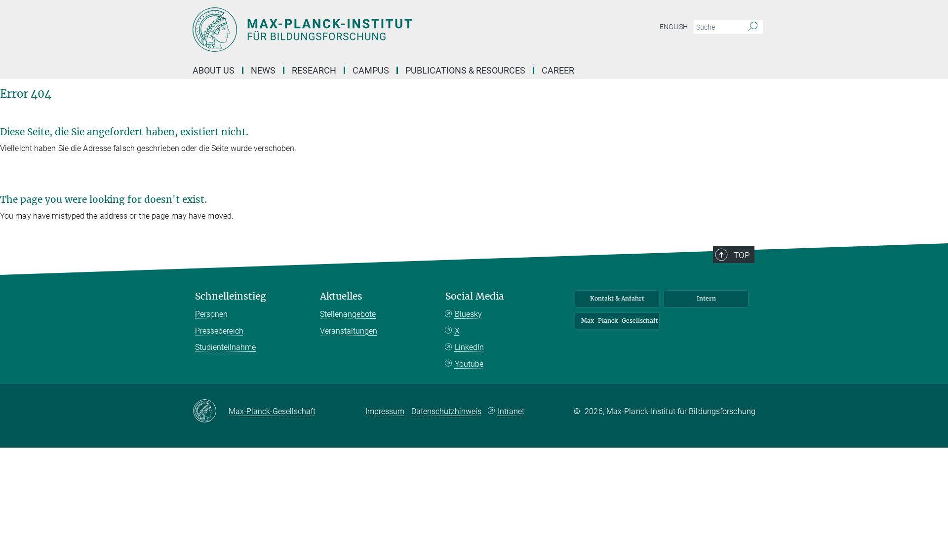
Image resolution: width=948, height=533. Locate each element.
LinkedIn (469, 347)
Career (558, 70)
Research (314, 70)
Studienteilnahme (225, 347)
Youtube (469, 364)
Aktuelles (341, 296)
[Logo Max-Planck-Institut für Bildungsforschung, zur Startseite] (378, 29)
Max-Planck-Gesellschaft (619, 320)
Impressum (384, 411)
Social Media (474, 296)
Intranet (511, 411)
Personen (211, 314)
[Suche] (753, 27)
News (263, 70)
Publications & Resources (465, 70)
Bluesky (468, 314)
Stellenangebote (348, 314)
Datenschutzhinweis (446, 411)
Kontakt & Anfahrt (617, 298)
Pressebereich (219, 331)
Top (742, 255)
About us (214, 70)
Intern (706, 298)
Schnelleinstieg (230, 296)
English (674, 27)
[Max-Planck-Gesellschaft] (211, 411)
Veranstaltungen (348, 331)
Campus (371, 70)
